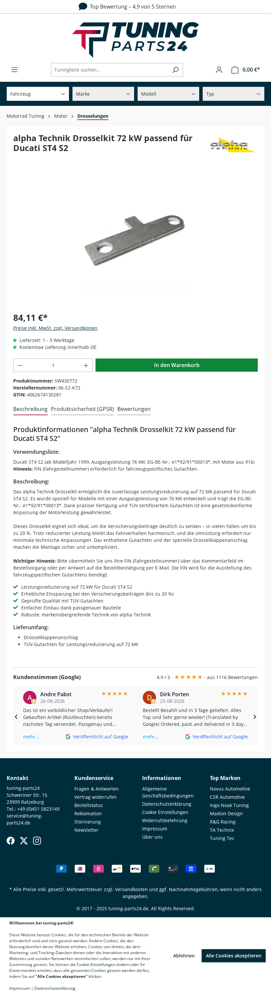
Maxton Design (226, 813)
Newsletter (86, 830)
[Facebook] (11, 841)
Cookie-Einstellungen (96, 964)
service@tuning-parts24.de (25, 819)
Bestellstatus (88, 805)
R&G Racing (223, 822)
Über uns (152, 837)
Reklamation (88, 813)
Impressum (154, 828)
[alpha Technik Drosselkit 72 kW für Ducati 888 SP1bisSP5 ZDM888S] (135, 235)
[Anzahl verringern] (20, 365)
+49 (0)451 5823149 (38, 809)
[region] (135, 235)
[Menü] (14, 69)
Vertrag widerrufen (95, 797)
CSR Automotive (227, 797)
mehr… (31, 736)
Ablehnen (184, 955)
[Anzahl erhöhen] (86, 365)
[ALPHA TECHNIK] (233, 145)
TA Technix (222, 830)
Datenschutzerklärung (166, 804)
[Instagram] (37, 841)
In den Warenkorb (177, 365)
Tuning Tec (222, 838)
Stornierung (87, 822)
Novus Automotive (230, 789)
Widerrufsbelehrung (164, 820)
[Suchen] (175, 70)
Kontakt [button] (17, 778)
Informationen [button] (161, 778)
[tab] (30, 409)
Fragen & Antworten (96, 789)
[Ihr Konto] (219, 69)
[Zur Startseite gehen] (135, 39)
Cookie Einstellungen (165, 812)
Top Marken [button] (225, 778)
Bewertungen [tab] (134, 409)
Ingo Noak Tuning (229, 805)
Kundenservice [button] (93, 778)
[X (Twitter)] (24, 841)
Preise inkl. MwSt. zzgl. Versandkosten (55, 328)
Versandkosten (131, 889)
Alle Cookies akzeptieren (233, 955)
